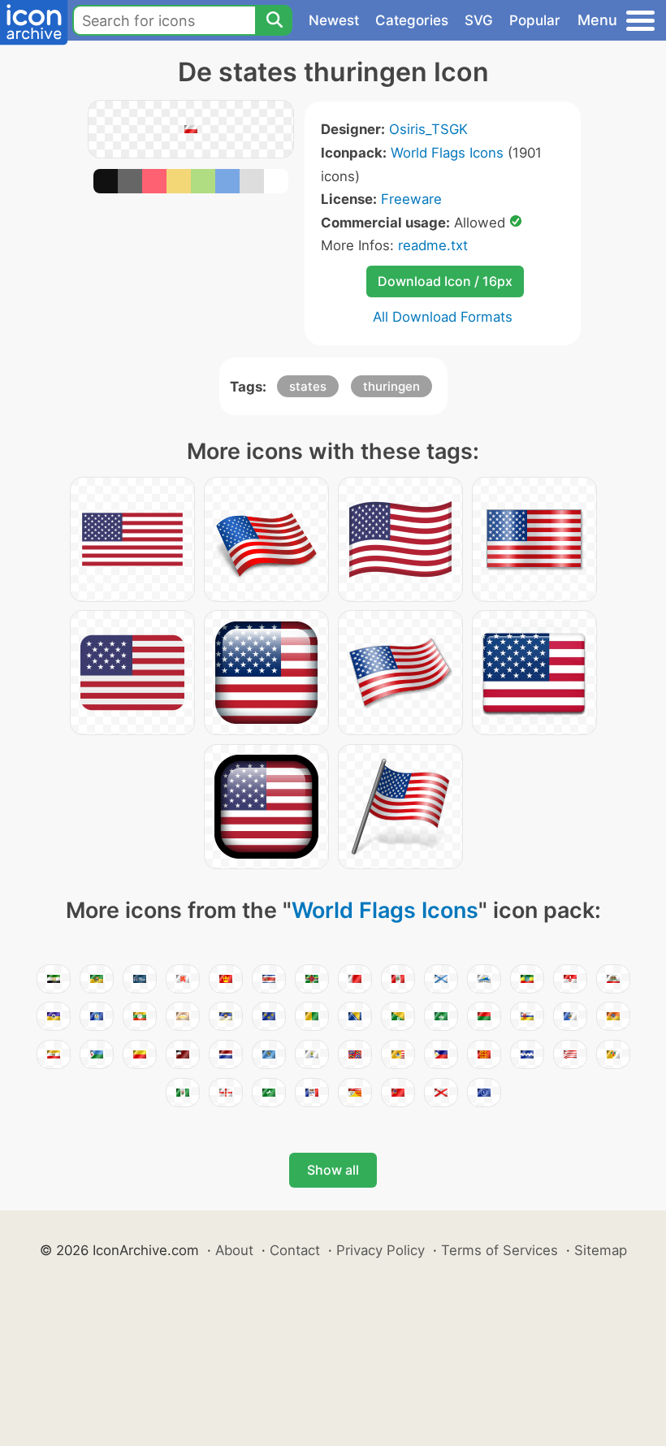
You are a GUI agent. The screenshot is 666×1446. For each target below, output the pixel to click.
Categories (411, 20)
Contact (295, 1250)
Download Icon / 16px (445, 281)
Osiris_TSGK (428, 129)
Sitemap (600, 1250)
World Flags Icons (447, 153)
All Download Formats (442, 317)
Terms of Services (499, 1250)
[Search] (273, 20)
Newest (334, 20)
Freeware (411, 199)
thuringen (391, 386)
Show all (333, 1170)
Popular (534, 20)
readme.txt (433, 245)
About (234, 1250)
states (308, 386)
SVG (479, 20)
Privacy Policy (380, 1250)
